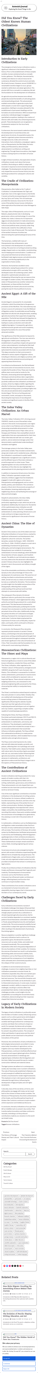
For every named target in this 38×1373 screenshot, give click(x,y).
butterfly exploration (22, 1207)
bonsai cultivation (9, 1207)
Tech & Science (8, 1180)
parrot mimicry (8, 1234)
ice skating (15, 1222)
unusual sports (8, 1248)
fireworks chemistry (9, 1216)
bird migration (20, 1204)
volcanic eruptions (9, 1251)
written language (22, 1254)
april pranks (18, 1199)
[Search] (33, 7)
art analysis (27, 1199)
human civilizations (13, 1124)
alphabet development (27, 1196)
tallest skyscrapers (9, 1245)
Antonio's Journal (19, 6)
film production (19, 1213)
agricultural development (11, 1196)
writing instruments (9, 1254)
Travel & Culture (8, 1183)
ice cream (7, 1222)
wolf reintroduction (22, 1251)
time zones (20, 1245)
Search (6, 1151)
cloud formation (8, 1210)
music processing (20, 1228)
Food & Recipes (8, 1170)
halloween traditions (23, 1216)
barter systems (23, 1201)
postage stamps (8, 1237)
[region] (19, 1356)
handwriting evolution (10, 1219)
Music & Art (7, 1177)
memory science (8, 1228)
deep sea (26, 1210)
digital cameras (8, 1213)
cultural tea (18, 1210)
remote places (8, 1240)
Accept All (6, 1358)
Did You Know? (13, 1121)
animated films (8, 1199)
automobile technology (10, 1201)
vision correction (19, 1248)
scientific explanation (10, 1243)
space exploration (23, 1243)
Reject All (6, 1369)
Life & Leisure (7, 1173)
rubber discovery (19, 1240)
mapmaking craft (20, 1225)
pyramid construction (21, 1237)
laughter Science (24, 1222)
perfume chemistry (20, 1234)
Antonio (6, 1294)
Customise (6, 1363)
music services (8, 1231)
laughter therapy (9, 1225)
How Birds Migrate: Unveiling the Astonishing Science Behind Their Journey (17, 1288)
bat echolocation (8, 1204)
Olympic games (19, 1231)
